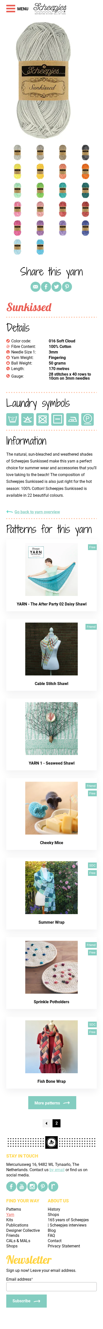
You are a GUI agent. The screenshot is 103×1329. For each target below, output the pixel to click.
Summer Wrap (51, 922)
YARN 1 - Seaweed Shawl (51, 763)
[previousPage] (46, 1123)
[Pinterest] (67, 287)
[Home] (50, 9)
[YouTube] (22, 1186)
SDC (92, 865)
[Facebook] (11, 1186)
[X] (57, 287)
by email (57, 1169)
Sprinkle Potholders (51, 1001)
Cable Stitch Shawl (51, 683)
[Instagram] (32, 1186)
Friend (91, 627)
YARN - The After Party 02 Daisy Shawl (51, 604)
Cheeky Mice (51, 842)
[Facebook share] (46, 287)
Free (92, 547)
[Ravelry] (53, 1186)
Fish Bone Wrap (52, 1081)
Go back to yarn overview (37, 512)
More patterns (47, 1103)
